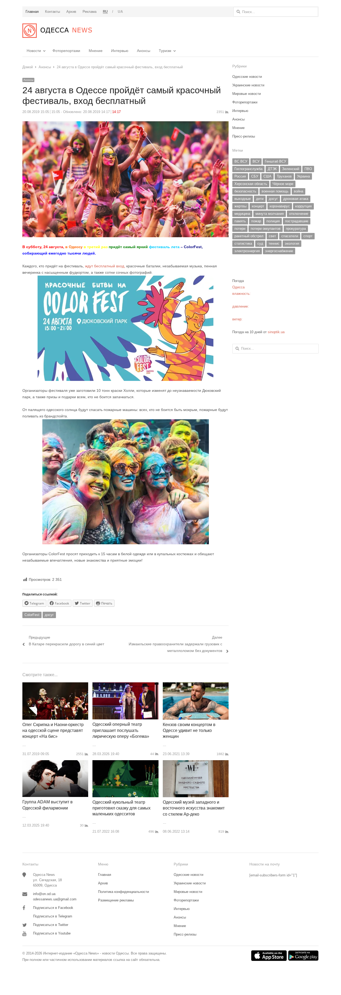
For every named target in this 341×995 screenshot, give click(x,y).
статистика (243, 243)
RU (105, 12)
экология (292, 243)
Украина (303, 176)
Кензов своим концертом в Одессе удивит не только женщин (189, 730)
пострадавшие (296, 221)
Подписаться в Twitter (50, 925)
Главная (104, 875)
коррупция (303, 206)
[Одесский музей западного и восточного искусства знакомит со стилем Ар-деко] (196, 763)
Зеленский (290, 169)
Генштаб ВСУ (275, 161)
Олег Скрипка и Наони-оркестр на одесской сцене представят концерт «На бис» (53, 730)
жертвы (240, 206)
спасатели (289, 236)
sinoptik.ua (276, 332)
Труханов (284, 176)
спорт (307, 236)
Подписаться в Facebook (53, 908)
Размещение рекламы (116, 900)
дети (259, 199)
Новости (34, 51)
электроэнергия (247, 251)
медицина (242, 214)
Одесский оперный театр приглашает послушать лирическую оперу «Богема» (120, 730)
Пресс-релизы (243, 136)
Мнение (96, 51)
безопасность (245, 191)
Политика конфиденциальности (123, 892)
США (267, 176)
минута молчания (269, 214)
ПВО (308, 169)
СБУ (254, 176)
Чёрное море (283, 184)
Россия (240, 176)
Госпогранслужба (248, 169)
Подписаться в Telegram (52, 916)
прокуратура (296, 229)
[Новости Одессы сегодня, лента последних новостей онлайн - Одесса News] (57, 30)
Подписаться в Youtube (52, 933)
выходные (242, 199)
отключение (298, 214)
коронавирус (280, 206)
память (240, 221)
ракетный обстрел (248, 236)
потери (239, 229)
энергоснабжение (279, 251)
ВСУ (256, 161)
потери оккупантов (266, 229)
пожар (256, 221)
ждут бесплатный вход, (105, 266)
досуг (49, 615)
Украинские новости (248, 85)
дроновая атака (295, 199)
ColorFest (32, 615)
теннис (274, 243)
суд (260, 243)
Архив (103, 883)
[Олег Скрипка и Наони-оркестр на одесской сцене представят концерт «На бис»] (55, 685)
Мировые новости (246, 94)
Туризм (165, 51)
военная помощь (275, 191)
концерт (258, 206)
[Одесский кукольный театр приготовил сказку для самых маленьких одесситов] (125, 763)
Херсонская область (250, 184)
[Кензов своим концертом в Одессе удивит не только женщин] (196, 685)
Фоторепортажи (66, 51)
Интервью (119, 51)
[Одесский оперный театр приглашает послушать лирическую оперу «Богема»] (125, 685)
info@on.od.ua (44, 894)
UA (120, 12)
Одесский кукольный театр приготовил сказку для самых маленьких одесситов (121, 808)
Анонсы (143, 51)
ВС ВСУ (240, 161)
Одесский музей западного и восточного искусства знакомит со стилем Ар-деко (194, 808)
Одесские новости (247, 77)
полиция (273, 221)
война (298, 191)
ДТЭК (272, 169)
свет (272, 236)
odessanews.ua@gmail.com (54, 899)
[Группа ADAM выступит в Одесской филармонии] (55, 763)
